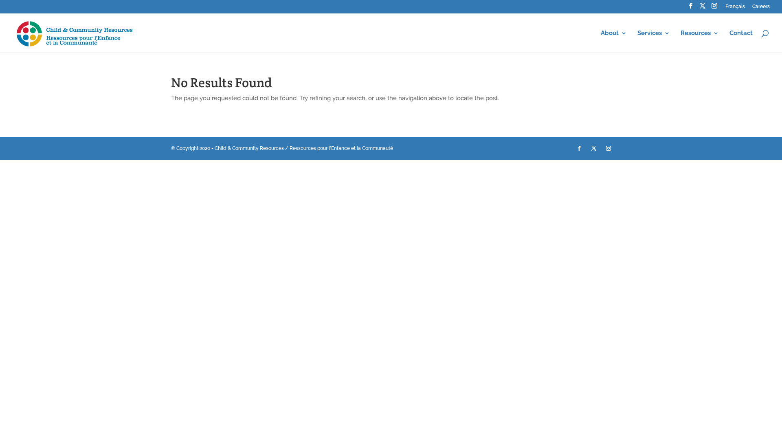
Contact (741, 33)
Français (735, 6)
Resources (696, 33)
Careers (761, 6)
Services (649, 33)
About (610, 33)
